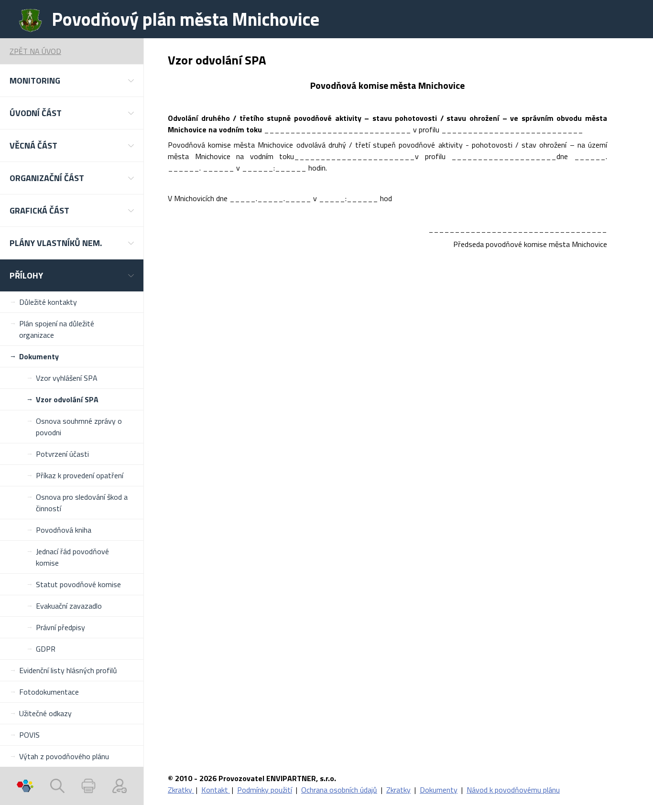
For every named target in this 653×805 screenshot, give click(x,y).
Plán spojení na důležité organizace (56, 329)
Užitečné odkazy (45, 713)
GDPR (45, 649)
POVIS (29, 735)
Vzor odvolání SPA (67, 399)
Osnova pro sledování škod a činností (82, 502)
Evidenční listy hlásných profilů (68, 670)
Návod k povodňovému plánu (513, 789)
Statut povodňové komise (78, 584)
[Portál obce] (25, 786)
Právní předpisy (60, 627)
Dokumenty (39, 356)
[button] (71, 80)
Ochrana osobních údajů (339, 789)
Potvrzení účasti (62, 454)
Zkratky (181, 789)
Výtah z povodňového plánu (64, 756)
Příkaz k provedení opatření (79, 475)
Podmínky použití (264, 789)
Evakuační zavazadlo (69, 606)
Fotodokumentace (49, 692)
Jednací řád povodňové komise (72, 557)
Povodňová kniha (63, 530)
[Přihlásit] (119, 786)
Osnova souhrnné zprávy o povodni (79, 426)
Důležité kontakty (48, 302)
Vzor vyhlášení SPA (67, 378)
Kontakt (215, 789)
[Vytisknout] (88, 786)
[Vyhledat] (57, 786)
